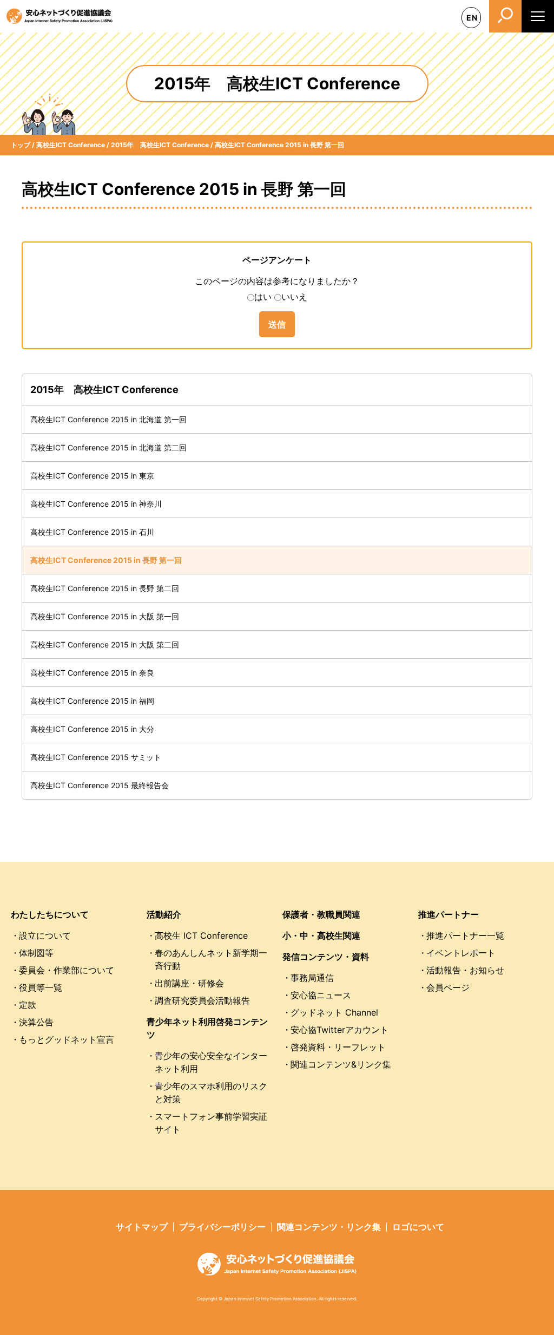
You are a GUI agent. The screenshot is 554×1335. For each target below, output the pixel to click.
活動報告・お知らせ (465, 970)
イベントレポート (461, 952)
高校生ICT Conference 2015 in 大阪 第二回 (104, 644)
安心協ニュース (321, 995)
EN (472, 17)
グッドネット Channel (334, 1012)
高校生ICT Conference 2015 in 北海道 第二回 (108, 447)
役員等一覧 (40, 987)
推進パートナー (448, 914)
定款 (27, 1004)
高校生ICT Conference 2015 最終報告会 (99, 785)
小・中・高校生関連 (321, 935)
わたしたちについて (50, 914)
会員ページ (448, 987)
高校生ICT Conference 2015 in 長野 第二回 (104, 588)
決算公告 (36, 1022)
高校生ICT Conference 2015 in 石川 (92, 531)
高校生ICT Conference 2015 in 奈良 (92, 672)
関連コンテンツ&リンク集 (341, 1064)
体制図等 (36, 952)
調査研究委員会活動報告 (202, 1000)
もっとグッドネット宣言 (66, 1039)
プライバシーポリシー (222, 1226)
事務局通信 (312, 977)
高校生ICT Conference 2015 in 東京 (92, 475)
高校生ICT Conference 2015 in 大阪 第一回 (104, 616)
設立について (45, 935)
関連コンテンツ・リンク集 (329, 1226)
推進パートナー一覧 (465, 935)
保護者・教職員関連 (321, 914)
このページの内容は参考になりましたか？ (277, 281)
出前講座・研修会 (189, 983)
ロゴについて (418, 1226)
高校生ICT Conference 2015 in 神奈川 (96, 503)
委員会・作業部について (66, 970)
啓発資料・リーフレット (338, 1047)
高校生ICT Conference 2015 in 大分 (92, 729)
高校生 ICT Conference (201, 935)
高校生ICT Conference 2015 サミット (95, 757)
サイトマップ (142, 1226)
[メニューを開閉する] (538, 16)
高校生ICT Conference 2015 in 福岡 (92, 700)
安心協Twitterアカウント (339, 1029)
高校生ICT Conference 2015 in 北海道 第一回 (108, 419)
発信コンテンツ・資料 (325, 956)
